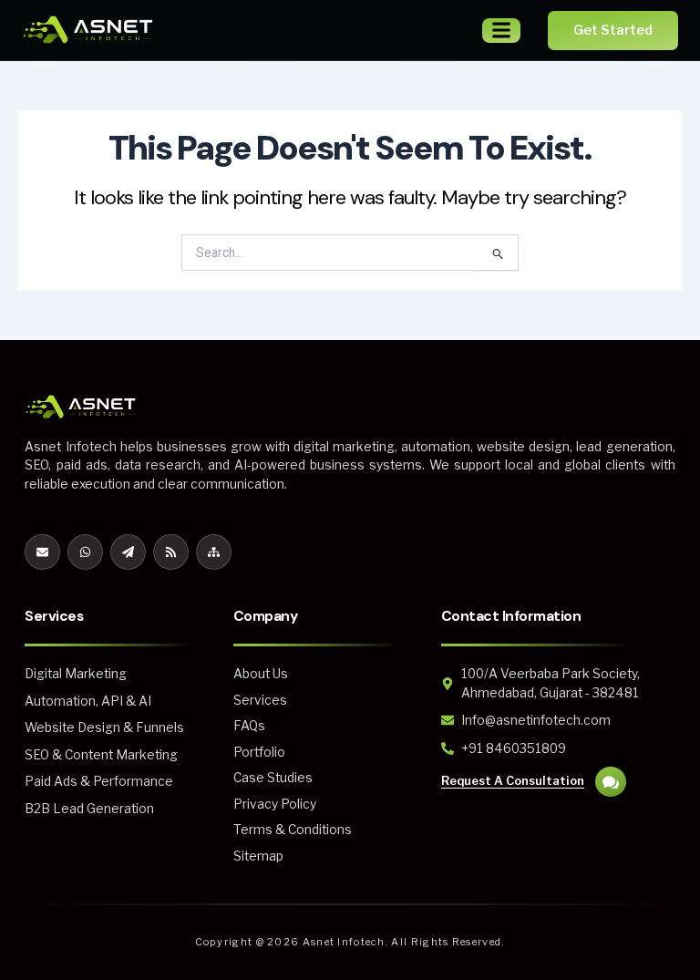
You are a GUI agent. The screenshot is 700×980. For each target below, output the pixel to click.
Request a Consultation (512, 781)
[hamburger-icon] (501, 30)
